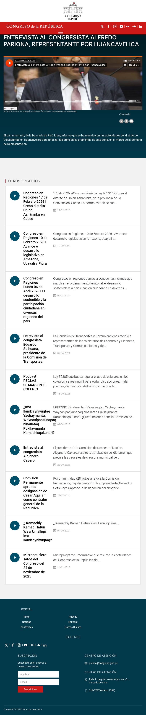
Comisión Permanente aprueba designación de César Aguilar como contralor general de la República (35, 493)
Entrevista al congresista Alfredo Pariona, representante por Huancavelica (48, 111)
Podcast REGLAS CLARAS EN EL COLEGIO (35, 382)
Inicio (27, 616)
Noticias (26, 621)
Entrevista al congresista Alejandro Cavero (33, 453)
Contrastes (26, 627)
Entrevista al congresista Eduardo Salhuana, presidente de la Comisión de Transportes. (35, 349)
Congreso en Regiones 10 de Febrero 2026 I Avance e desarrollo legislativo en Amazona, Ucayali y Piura (35, 248)
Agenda (73, 616)
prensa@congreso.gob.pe (103, 663)
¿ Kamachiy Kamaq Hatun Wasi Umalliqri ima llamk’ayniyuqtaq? (37, 531)
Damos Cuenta (73, 627)
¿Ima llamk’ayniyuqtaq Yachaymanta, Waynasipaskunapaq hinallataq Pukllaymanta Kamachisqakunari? (39, 420)
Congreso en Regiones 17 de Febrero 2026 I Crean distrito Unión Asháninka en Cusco (35, 206)
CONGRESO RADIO (11, 111)
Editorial (72, 621)
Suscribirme (30, 689)
